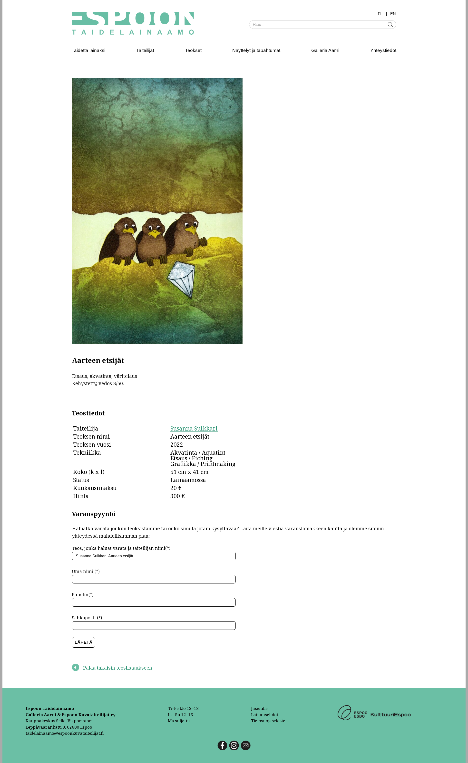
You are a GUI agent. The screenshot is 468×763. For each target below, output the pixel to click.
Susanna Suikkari (194, 428)
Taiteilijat (145, 50)
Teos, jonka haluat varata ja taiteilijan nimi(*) (121, 548)
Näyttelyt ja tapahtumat (256, 50)
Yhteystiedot (383, 50)
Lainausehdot (264, 714)
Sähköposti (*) (87, 618)
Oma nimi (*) (86, 571)
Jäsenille (259, 708)
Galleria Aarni (325, 50)
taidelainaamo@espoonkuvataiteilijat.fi (65, 733)
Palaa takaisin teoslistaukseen (117, 667)
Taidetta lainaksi (88, 50)
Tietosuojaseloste (268, 720)
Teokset (193, 50)
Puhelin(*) (83, 594)
